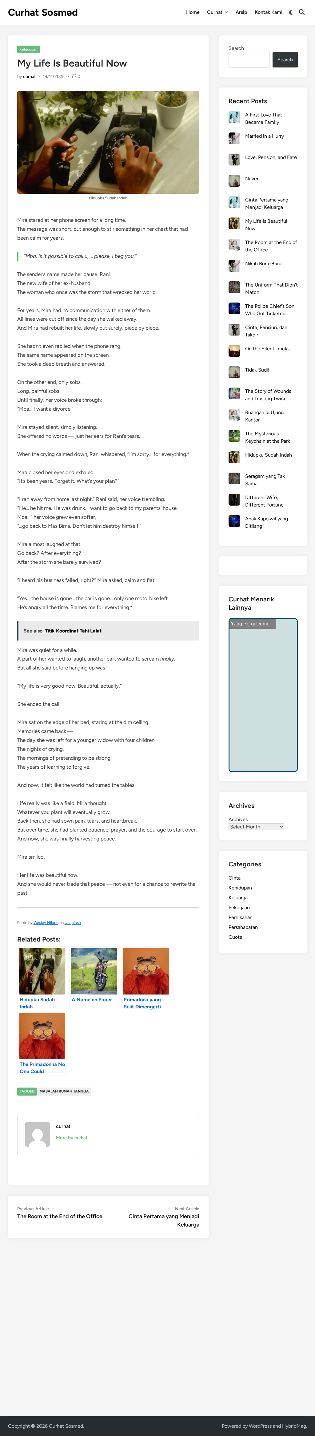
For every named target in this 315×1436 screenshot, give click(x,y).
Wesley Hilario (46, 922)
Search (236, 48)
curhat (29, 76)
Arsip (241, 12)
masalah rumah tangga (64, 1091)
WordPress (260, 1426)
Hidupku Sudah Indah (268, 455)
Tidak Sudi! (257, 370)
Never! (252, 178)
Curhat (214, 12)
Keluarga (238, 898)
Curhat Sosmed (43, 12)
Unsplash (73, 922)
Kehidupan (28, 49)
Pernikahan (241, 917)
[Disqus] (108, 1326)
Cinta (235, 878)
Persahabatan (243, 927)
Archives (238, 819)
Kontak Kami (268, 12)
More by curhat (72, 1138)
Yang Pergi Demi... (251, 623)
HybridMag (294, 1426)
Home (193, 12)
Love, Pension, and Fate (271, 157)
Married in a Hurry (264, 136)
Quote (235, 937)
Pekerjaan (239, 907)
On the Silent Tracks (267, 349)
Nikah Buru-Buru (263, 263)
